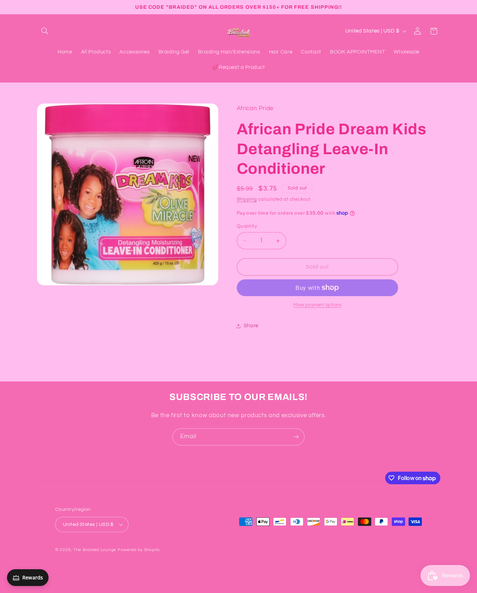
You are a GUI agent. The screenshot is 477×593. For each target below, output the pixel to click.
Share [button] (251, 325)
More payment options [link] (317, 305)
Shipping (247, 199)
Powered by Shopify (139, 550)
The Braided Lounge (94, 550)
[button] (45, 31)
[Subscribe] (296, 436)
